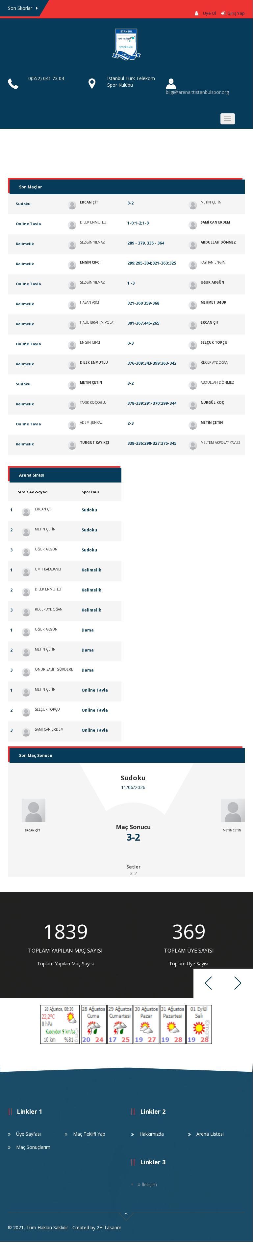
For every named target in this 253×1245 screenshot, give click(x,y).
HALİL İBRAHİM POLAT (97, 322)
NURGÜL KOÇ (212, 402)
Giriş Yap (235, 13)
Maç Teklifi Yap (89, 1134)
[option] (65, 944)
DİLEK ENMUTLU (93, 222)
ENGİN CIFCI (90, 262)
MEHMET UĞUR (213, 302)
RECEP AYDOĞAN (214, 362)
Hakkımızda (151, 1134)
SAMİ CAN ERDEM (215, 222)
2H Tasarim (109, 1227)
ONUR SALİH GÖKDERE (54, 669)
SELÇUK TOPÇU (214, 342)
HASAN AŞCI (89, 302)
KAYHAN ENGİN (213, 262)
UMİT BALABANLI (48, 569)
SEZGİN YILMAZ (92, 242)
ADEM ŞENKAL (91, 422)
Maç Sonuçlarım (33, 1147)
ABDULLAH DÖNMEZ (218, 242)
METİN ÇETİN (211, 202)
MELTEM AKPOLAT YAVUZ (220, 442)
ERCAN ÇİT (89, 202)
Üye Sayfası (28, 1134)
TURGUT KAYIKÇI (94, 442)
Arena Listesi (210, 1134)
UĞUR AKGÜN (212, 282)
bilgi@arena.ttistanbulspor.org (197, 92)
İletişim (148, 1184)
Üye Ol (209, 13)
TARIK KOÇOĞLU (93, 402)
